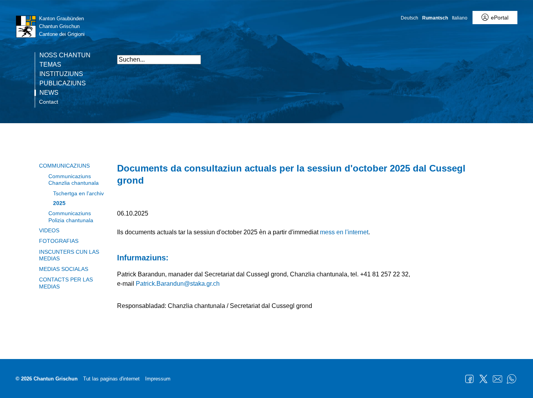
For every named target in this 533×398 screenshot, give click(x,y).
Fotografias (58, 241)
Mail (497, 379)
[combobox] (159, 59)
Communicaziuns (64, 166)
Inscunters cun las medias (69, 255)
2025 (59, 203)
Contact (48, 101)
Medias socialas (63, 269)
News (49, 93)
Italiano (459, 18)
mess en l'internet (344, 232)
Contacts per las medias (66, 282)
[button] (460, 55)
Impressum (158, 379)
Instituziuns (61, 74)
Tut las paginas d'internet (111, 379)
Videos (49, 230)
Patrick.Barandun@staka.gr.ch (178, 283)
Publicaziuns (62, 83)
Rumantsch (435, 18)
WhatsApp (511, 379)
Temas (50, 65)
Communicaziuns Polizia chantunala (70, 216)
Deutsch (409, 18)
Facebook (469, 379)
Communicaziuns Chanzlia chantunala (73, 179)
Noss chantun (65, 55)
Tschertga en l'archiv (78, 193)
